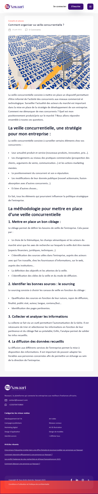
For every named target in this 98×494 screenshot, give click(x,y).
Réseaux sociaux (55, 423)
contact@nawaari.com (18, 400)
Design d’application (12, 432)
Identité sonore (10, 436)
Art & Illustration (55, 427)
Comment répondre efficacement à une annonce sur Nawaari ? (28, 455)
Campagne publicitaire (13, 423)
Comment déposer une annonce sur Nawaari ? (22, 464)
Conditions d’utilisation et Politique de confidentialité (29, 484)
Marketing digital (11, 427)
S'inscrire (75, 6)
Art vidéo (52, 419)
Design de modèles (56, 432)
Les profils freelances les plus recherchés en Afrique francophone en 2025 (33, 459)
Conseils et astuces (16, 21)
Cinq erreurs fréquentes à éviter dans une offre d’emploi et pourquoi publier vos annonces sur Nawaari (44, 450)
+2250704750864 (16, 405)
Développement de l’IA (13, 419)
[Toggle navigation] (90, 7)
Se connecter (59, 6)
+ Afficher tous (54, 436)
